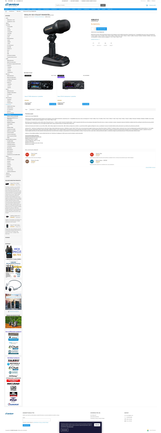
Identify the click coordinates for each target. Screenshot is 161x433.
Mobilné (9, 30)
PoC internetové (10, 45)
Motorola (7, 74)
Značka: (47, 16)
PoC (8, 96)
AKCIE (7, 18)
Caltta (7, 58)
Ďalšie (8, 137)
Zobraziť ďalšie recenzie (150, 167)
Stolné (9, 43)
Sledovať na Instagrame (14, 311)
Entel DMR (9, 47)
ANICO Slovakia (129, 419)
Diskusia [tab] (38, 109)
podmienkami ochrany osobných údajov (40, 422)
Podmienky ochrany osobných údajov (88, 1)
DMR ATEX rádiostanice (11, 62)
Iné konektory (9, 153)
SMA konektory (10, 151)
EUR (148, 1)
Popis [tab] (26, 109)
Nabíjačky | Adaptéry (11, 122)
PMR (8, 53)
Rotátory (9, 163)
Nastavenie (64, 430)
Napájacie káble (10, 127)
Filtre (8, 125)
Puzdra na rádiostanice (11, 134)
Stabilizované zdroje (11, 106)
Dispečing (9, 33)
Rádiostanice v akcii (11, 20)
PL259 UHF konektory (11, 144)
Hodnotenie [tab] (32, 109)
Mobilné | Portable (10, 159)
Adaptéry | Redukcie (11, 142)
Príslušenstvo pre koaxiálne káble (13, 154)
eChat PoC (9, 65)
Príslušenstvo (10, 72)
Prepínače (9, 164)
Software (9, 101)
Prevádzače (10, 31)
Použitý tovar (8, 175)
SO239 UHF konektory (11, 146)
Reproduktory (10, 120)
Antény (7, 156)
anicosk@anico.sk (129, 415)
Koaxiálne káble (10, 141)
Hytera (7, 89)
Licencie (9, 69)
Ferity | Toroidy (10, 169)
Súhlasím (97, 424)
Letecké (8, 35)
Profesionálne (10, 26)
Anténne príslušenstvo (11, 171)
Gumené (8, 161)
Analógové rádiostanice (11, 79)
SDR (8, 52)
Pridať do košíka (102, 28)
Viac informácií (70, 426)
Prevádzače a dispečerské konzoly (14, 64)
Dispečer (9, 70)
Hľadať (103, 5)
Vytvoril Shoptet (153, 430)
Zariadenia (10, 67)
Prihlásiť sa (26, 425)
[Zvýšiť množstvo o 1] (95, 28)
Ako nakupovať (65, 1)
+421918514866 (129, 417)
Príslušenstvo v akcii (11, 21)
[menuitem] (6, 9)
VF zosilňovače (10, 109)
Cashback (8, 176)
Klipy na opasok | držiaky (12, 136)
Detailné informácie (94, 39)
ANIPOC (7, 23)
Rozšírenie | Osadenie (11, 55)
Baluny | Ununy (10, 168)
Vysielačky (8, 25)
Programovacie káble (11, 129)
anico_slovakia (129, 421)
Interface (9, 111)
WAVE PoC (9, 82)
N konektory (9, 148)
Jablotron (8, 173)
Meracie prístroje (10, 113)
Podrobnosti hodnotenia (39, 16)
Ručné (9, 28)
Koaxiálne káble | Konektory (11, 139)
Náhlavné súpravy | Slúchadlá (12, 116)
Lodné (8, 36)
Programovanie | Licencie (12, 57)
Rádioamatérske (10, 38)
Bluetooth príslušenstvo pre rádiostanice (12, 118)
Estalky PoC (9, 48)
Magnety (9, 166)
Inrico (8, 50)
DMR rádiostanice (10, 60)
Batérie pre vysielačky (11, 131)
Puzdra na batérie (10, 132)
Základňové (9, 158)
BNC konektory (10, 149)
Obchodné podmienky (74, 1)
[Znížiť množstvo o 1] (95, 29)
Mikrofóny (9, 114)
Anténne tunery (10, 108)
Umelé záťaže (9, 124)
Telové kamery (9, 97)
